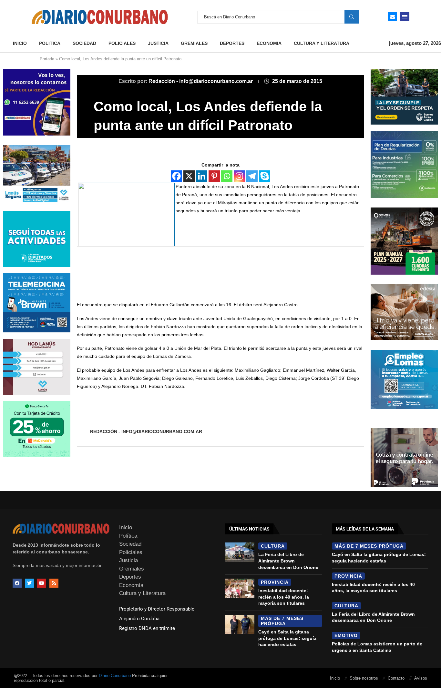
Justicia (158, 43)
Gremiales (194, 43)
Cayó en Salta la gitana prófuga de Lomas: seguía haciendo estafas (287, 638)
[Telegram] (252, 176)
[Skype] (264, 176)
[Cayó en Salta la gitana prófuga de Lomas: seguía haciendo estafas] (239, 624)
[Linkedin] (201, 176)
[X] (189, 176)
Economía (269, 43)
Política (49, 43)
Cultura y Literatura (321, 43)
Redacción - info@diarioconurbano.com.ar (201, 81)
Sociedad (84, 43)
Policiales (122, 43)
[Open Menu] (404, 16)
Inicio (20, 43)
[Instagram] (239, 176)
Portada (47, 58)
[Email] (392, 16)
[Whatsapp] (226, 176)
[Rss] (53, 583)
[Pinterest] (214, 176)
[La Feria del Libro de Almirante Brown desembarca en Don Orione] (239, 552)
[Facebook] (176, 176)
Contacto (396, 678)
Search (351, 16)
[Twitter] (29, 583)
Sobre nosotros (364, 678)
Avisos (420, 678)
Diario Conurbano (115, 675)
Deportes (232, 43)
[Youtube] (41, 583)
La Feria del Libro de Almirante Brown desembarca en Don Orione (288, 561)
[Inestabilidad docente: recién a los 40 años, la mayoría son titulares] (239, 588)
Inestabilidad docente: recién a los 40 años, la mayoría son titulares (283, 597)
